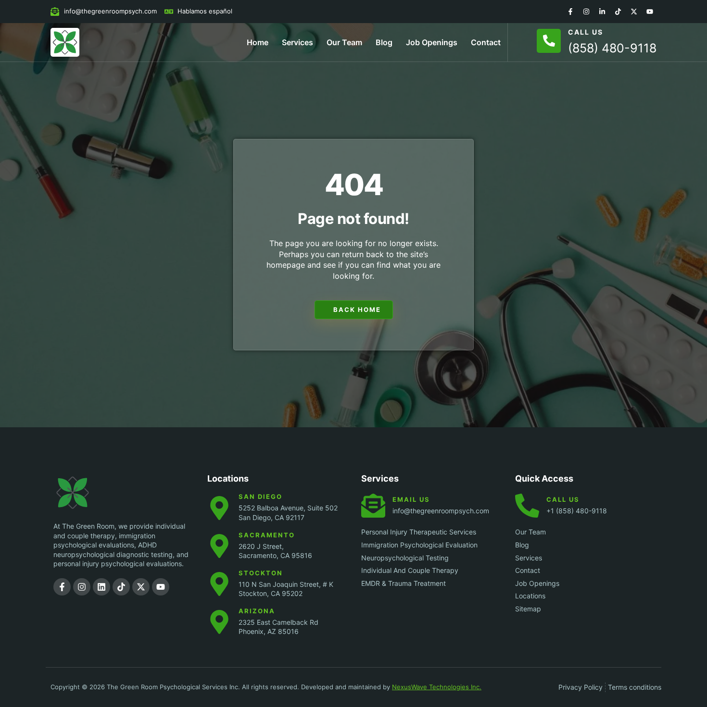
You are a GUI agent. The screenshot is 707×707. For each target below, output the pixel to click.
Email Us (411, 499)
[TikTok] (618, 11)
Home (257, 42)
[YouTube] (649, 11)
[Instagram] (586, 11)
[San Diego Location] (219, 508)
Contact (486, 42)
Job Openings (431, 42)
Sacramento (267, 535)
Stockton (261, 573)
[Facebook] (570, 11)
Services (297, 42)
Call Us (585, 32)
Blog (384, 42)
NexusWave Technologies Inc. (436, 687)
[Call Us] (549, 41)
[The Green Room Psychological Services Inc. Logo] (91, 492)
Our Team (344, 42)
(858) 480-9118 (612, 48)
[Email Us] (373, 506)
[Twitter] (634, 11)
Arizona (257, 611)
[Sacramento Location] (219, 546)
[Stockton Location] (219, 584)
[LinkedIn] (602, 11)
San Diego (260, 496)
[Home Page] (64, 42)
